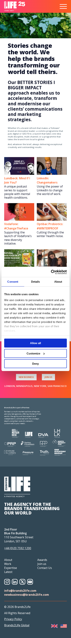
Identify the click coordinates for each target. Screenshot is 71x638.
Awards (42, 560)
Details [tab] (35, 281)
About (8, 560)
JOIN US (48, 377)
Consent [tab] (12, 281)
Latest (8, 572)
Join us (41, 564)
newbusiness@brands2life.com (26, 595)
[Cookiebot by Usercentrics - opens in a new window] (51, 272)
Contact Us (44, 568)
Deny (35, 363)
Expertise (10, 568)
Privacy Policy (13, 619)
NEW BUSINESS (26, 377)
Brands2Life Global (16, 625)
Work (7, 564)
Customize (33, 353)
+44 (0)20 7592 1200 (17, 548)
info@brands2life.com (20, 591)
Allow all (35, 343)
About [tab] (58, 281)
